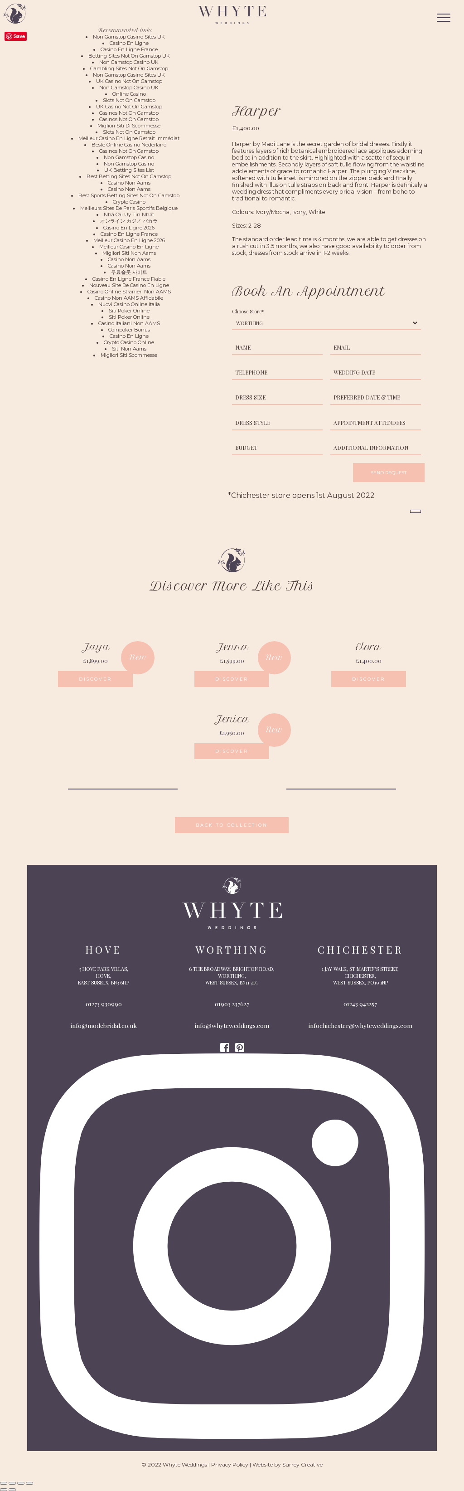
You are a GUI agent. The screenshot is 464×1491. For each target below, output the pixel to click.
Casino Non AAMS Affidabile (129, 298)
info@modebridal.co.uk (104, 1025)
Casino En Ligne (129, 43)
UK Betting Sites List (129, 170)
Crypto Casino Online (129, 342)
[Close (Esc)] (3, 1483)
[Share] (12, 1483)
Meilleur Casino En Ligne (129, 247)
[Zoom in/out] (29, 1483)
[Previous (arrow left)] (3, 1489)
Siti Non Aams (129, 349)
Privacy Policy (229, 1464)
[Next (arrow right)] (12, 1489)
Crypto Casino (129, 202)
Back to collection (232, 825)
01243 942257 (360, 1003)
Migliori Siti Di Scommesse (128, 125)
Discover (95, 679)
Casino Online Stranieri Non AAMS (129, 291)
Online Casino (129, 94)
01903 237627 (232, 1003)
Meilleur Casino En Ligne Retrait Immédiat (128, 138)
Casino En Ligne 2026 (129, 227)
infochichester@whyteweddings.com (360, 1025)
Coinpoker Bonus (129, 329)
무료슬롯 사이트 (129, 272)
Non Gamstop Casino (129, 157)
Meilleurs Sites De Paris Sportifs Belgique (129, 208)
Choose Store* (248, 311)
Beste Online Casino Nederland (129, 144)
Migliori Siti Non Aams (129, 253)
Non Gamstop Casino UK (129, 62)
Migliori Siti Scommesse (129, 355)
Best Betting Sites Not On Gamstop (129, 176)
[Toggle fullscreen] (20, 1483)
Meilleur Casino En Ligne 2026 (129, 240)
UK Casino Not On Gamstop (129, 81)
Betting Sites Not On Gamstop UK (129, 56)
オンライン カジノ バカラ (129, 221)
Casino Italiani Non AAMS (129, 323)
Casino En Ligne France (129, 49)
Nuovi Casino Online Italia (129, 304)
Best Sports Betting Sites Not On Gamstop (128, 195)
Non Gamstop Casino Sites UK (129, 37)
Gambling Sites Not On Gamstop (129, 68)
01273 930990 (104, 1003)
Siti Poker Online (129, 310)
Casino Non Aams (129, 183)
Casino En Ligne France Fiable (128, 279)
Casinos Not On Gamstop (129, 113)
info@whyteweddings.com (232, 1025)
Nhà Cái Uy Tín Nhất (129, 214)
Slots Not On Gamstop (129, 100)
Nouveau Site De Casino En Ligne (129, 285)
